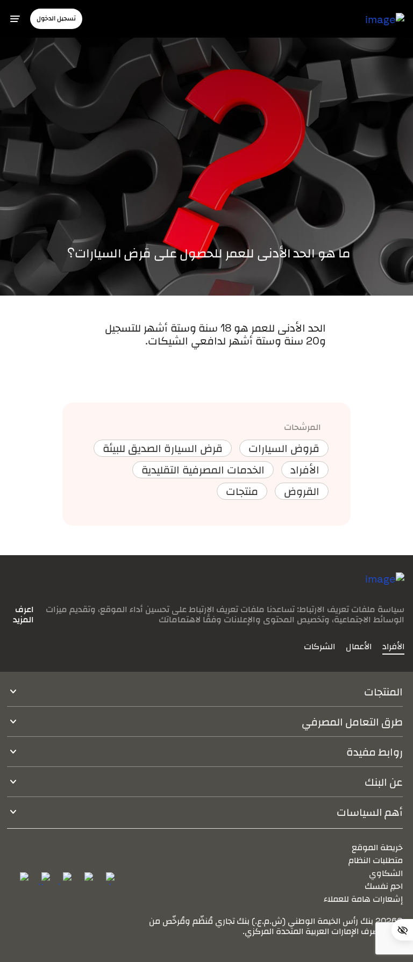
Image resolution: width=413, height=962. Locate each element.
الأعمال (359, 646)
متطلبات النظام (375, 860)
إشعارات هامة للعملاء (363, 898)
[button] (56, 18)
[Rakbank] (384, 587)
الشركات (319, 646)
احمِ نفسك (384, 886)
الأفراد (393, 646)
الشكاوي (386, 873)
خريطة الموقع (377, 847)
